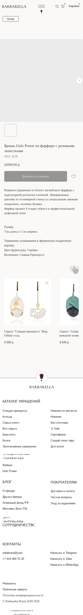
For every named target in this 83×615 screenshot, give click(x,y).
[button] (12, 583)
